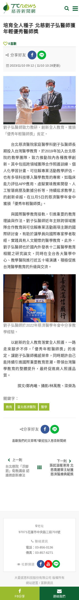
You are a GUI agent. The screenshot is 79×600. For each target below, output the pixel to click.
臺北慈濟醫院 (26, 407)
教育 (9, 407)
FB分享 (20, 596)
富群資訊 (47, 583)
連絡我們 (59, 596)
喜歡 (12, 43)
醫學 (44, 407)
